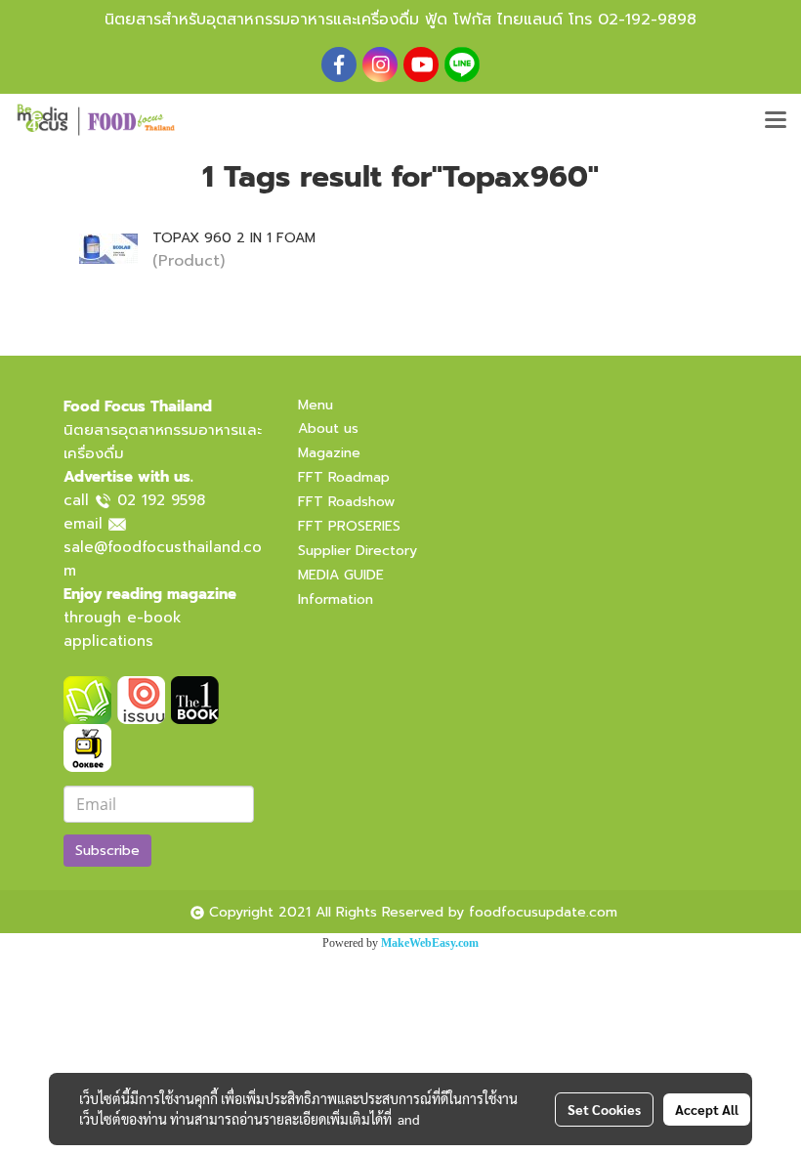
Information (335, 599)
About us (328, 428)
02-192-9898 (647, 19)
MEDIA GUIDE (341, 575)
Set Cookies (604, 1109)
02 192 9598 (161, 500)
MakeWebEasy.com (430, 943)
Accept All (706, 1109)
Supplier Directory (357, 550)
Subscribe (107, 850)
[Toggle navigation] (775, 121)
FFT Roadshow (346, 501)
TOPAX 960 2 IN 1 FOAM (234, 238)
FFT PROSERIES (349, 526)
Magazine (329, 453)
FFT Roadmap (344, 477)
